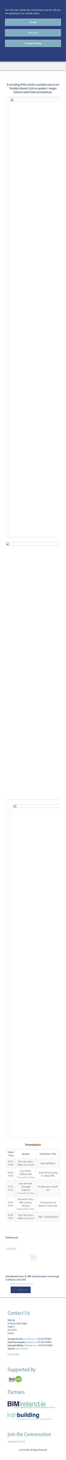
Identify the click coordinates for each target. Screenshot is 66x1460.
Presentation (22, 1177)
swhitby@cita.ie (30, 1345)
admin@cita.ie (21, 1348)
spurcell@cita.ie (29, 1339)
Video (31, 1177)
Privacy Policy (13, 1354)
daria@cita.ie (31, 1342)
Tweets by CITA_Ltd (16, 1441)
